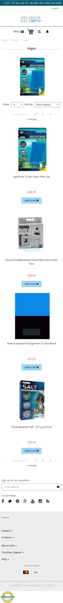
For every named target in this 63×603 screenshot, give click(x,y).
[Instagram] (40, 501)
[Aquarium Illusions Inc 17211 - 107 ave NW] (31, 20)
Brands (15, 40)
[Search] (39, 31)
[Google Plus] (25, 501)
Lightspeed (16, 585)
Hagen (26, 40)
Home (5, 40)
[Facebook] (3, 501)
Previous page (19, 114)
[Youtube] (33, 501)
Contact (55, 8)
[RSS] (47, 501)
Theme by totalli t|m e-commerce (38, 585)
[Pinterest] (17, 501)
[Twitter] (10, 501)
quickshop (31, 165)
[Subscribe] (31, 485)
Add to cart (30, 200)
